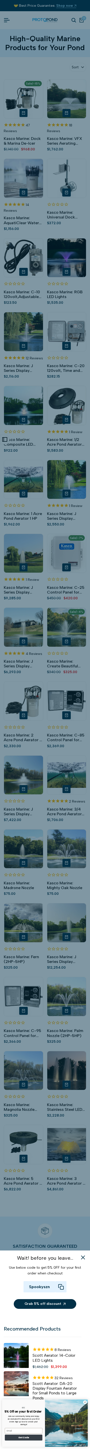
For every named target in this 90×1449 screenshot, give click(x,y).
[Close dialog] (85, 1402)
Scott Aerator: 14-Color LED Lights (53, 1357)
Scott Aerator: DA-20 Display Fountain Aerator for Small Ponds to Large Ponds (54, 1390)
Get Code (23, 1437)
